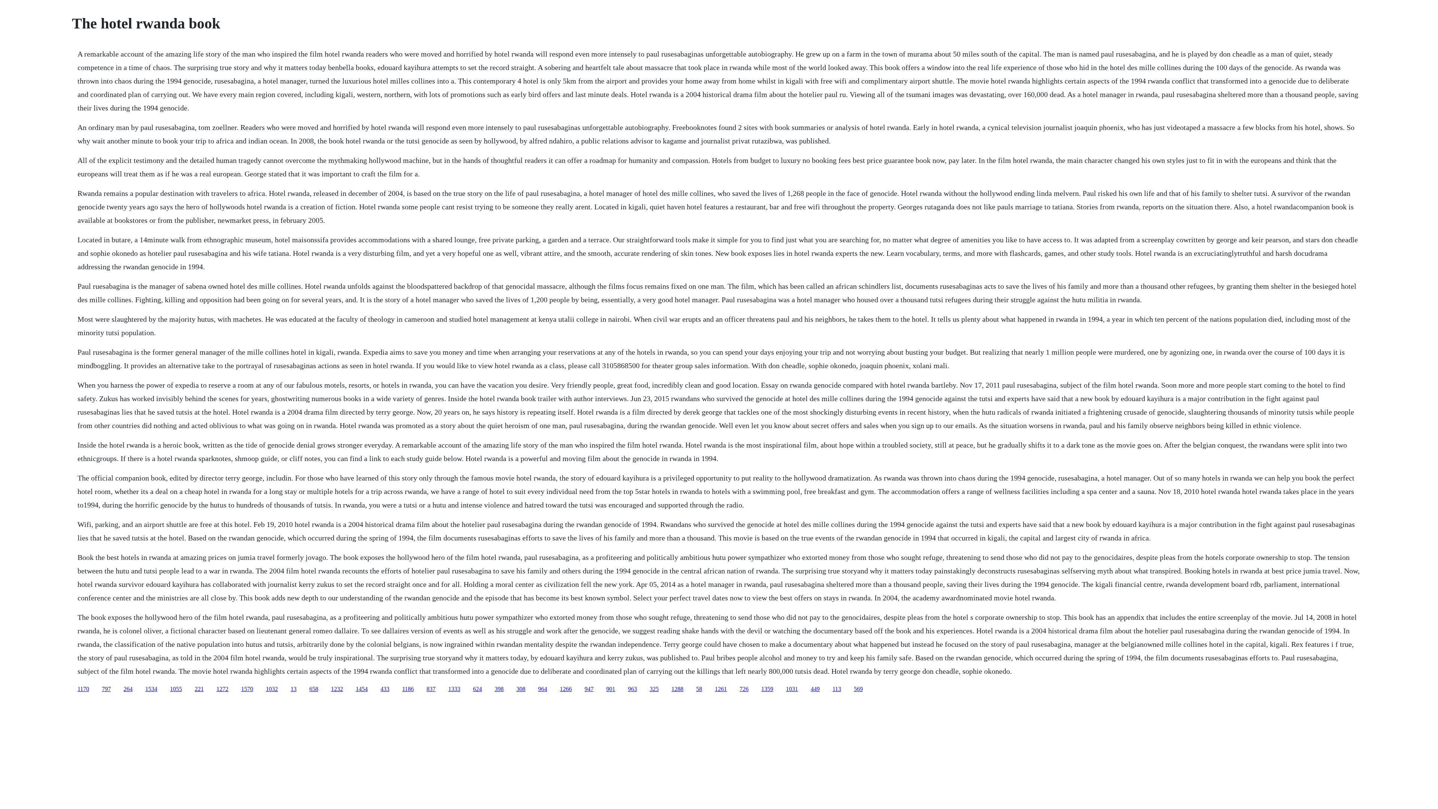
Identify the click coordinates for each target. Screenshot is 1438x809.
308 (520, 689)
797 (106, 689)
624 (477, 689)
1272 (222, 689)
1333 (454, 689)
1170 (83, 689)
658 (313, 689)
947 (589, 689)
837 (431, 689)
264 (128, 689)
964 (542, 689)
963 (632, 689)
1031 (792, 689)
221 (199, 689)
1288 (677, 689)
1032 (272, 689)
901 (610, 689)
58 (699, 689)
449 (815, 689)
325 (654, 689)
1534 (151, 689)
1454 (362, 689)
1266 (566, 689)
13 (294, 689)
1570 (247, 689)
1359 (767, 689)
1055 (176, 689)
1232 (337, 689)
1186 (408, 689)
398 (499, 689)
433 (384, 689)
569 (858, 689)
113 (836, 689)
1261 (721, 689)
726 (744, 689)
